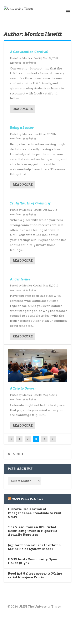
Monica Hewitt (31, 58)
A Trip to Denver (23, 388)
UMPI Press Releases (27, 499)
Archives (15, 62)
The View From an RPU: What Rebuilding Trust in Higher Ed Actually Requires (32, 530)
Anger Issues (20, 279)
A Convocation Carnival (29, 52)
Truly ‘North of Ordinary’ (30, 203)
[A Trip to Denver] (37, 365)
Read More (22, 109)
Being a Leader (22, 127)
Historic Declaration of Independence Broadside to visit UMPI (34, 512)
